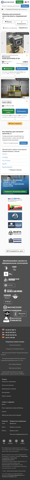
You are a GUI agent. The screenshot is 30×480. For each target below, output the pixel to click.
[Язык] (26, 2)
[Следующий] (27, 43)
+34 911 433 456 (10, 337)
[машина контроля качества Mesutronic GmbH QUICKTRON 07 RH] (15, 42)
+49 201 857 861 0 (10, 332)
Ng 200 (4, 164)
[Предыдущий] (2, 43)
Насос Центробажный (15, 364)
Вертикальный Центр (15, 368)
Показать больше (16, 170)
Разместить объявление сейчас (15, 191)
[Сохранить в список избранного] (27, 55)
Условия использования (7, 476)
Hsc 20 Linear (6, 160)
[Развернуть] (15, 75)
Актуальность (21, 24)
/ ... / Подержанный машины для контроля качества (16, 9)
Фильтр (9, 22)
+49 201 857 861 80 (10, 335)
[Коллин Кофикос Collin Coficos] (15, 88)
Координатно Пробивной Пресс (15, 349)
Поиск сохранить (15, 123)
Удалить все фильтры (10, 28)
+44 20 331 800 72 (10, 330)
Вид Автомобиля (7, 167)
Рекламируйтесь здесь (15, 251)
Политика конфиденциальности (16, 475)
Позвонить (22, 69)
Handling (5, 157)
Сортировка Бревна (15, 345)
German (4, 154)
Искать (25, 6)
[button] (28, 2)
